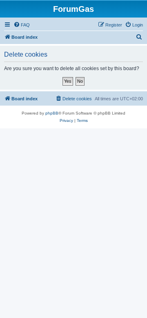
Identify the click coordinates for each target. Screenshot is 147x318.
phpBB (51, 113)
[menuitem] (21, 25)
